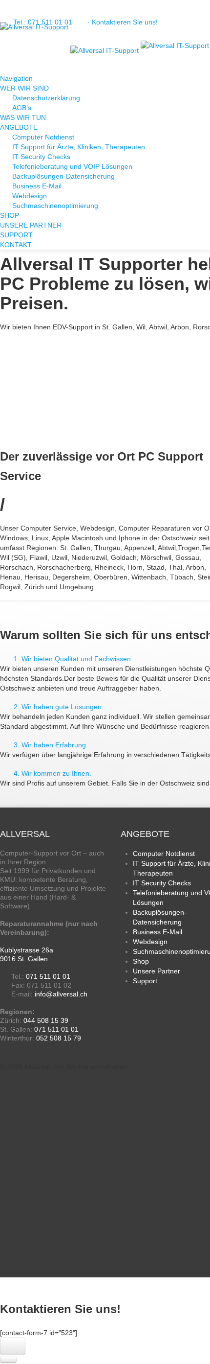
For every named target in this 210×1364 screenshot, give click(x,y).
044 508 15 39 (45, 1020)
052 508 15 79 (58, 1038)
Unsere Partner (156, 971)
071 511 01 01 (48, 976)
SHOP (9, 215)
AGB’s (21, 108)
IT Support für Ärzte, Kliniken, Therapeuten (78, 147)
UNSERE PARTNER (31, 225)
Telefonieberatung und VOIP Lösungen (72, 166)
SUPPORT (16, 235)
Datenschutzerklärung (46, 98)
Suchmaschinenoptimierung (55, 205)
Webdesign (29, 196)
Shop (141, 961)
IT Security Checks (41, 157)
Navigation (17, 78)
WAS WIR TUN (23, 117)
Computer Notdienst (43, 137)
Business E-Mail (37, 186)
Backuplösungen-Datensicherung (63, 176)
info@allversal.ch (61, 994)
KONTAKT (16, 245)
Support (145, 981)
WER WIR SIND (24, 88)
